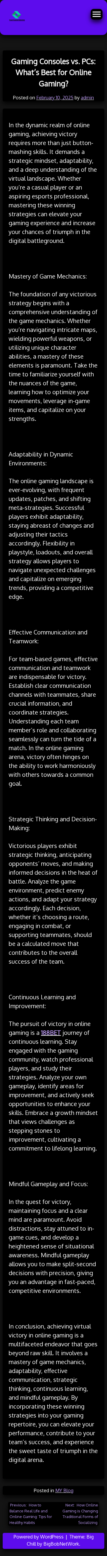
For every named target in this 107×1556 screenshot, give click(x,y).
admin (87, 98)
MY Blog (64, 1490)
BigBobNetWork (61, 1544)
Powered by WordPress (39, 1537)
